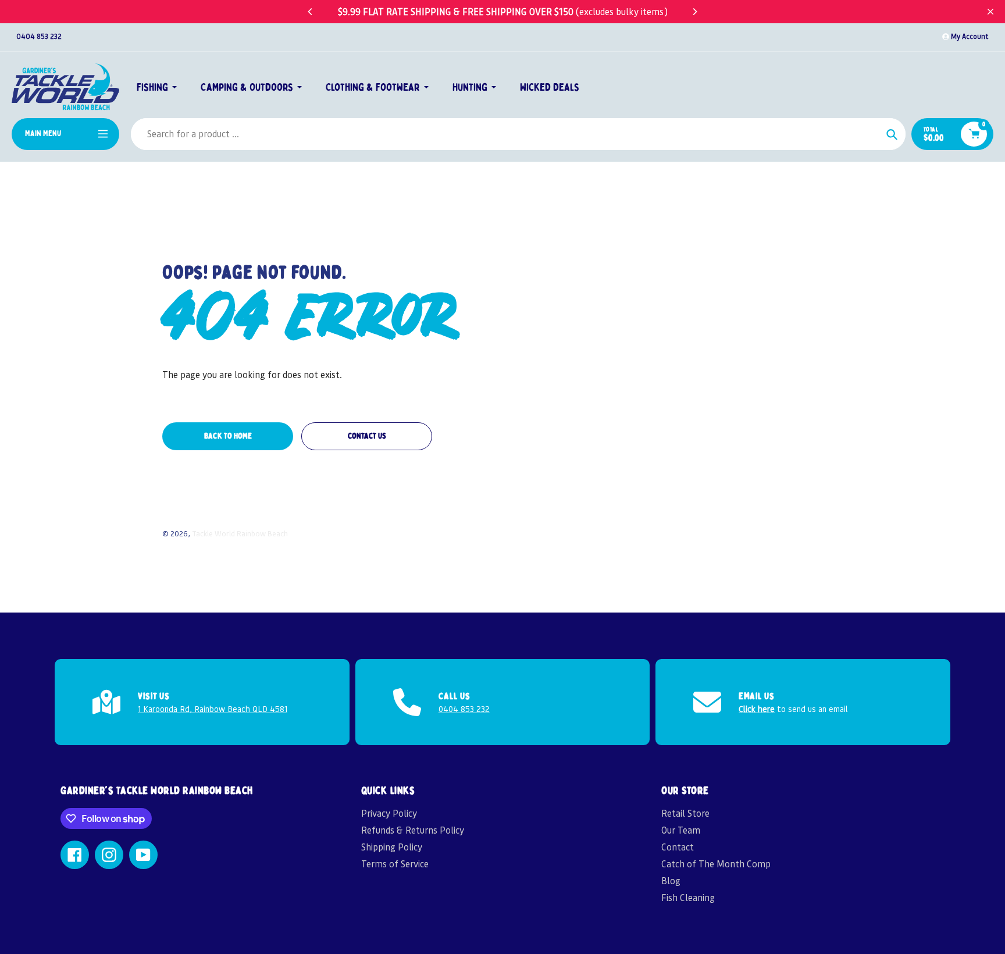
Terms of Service (395, 863)
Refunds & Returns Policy (412, 830)
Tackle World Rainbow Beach (240, 533)
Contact (677, 847)
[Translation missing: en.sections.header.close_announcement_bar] (990, 11)
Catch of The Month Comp (716, 863)
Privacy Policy (389, 813)
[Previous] (310, 11)
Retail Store (685, 813)
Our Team (680, 830)
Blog (670, 880)
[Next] (694, 11)
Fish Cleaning (688, 897)
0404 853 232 (39, 36)
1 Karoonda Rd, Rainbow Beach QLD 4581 (212, 708)
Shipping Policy (391, 847)
